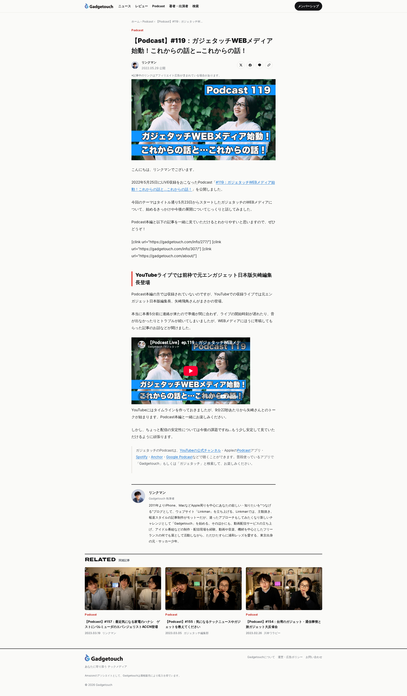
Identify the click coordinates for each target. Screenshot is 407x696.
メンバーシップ (308, 6)
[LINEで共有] (259, 65)
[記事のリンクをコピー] (269, 65)
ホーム (135, 21)
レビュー (141, 6)
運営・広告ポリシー (290, 657)
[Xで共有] (241, 65)
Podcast (158, 6)
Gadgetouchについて (261, 657)
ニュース (124, 6)
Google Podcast (179, 457)
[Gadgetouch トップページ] (99, 6)
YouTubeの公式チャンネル (200, 450)
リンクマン (157, 492)
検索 (195, 6)
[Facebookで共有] (250, 65)
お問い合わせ (314, 657)
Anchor (157, 457)
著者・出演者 (178, 6)
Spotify (142, 457)
